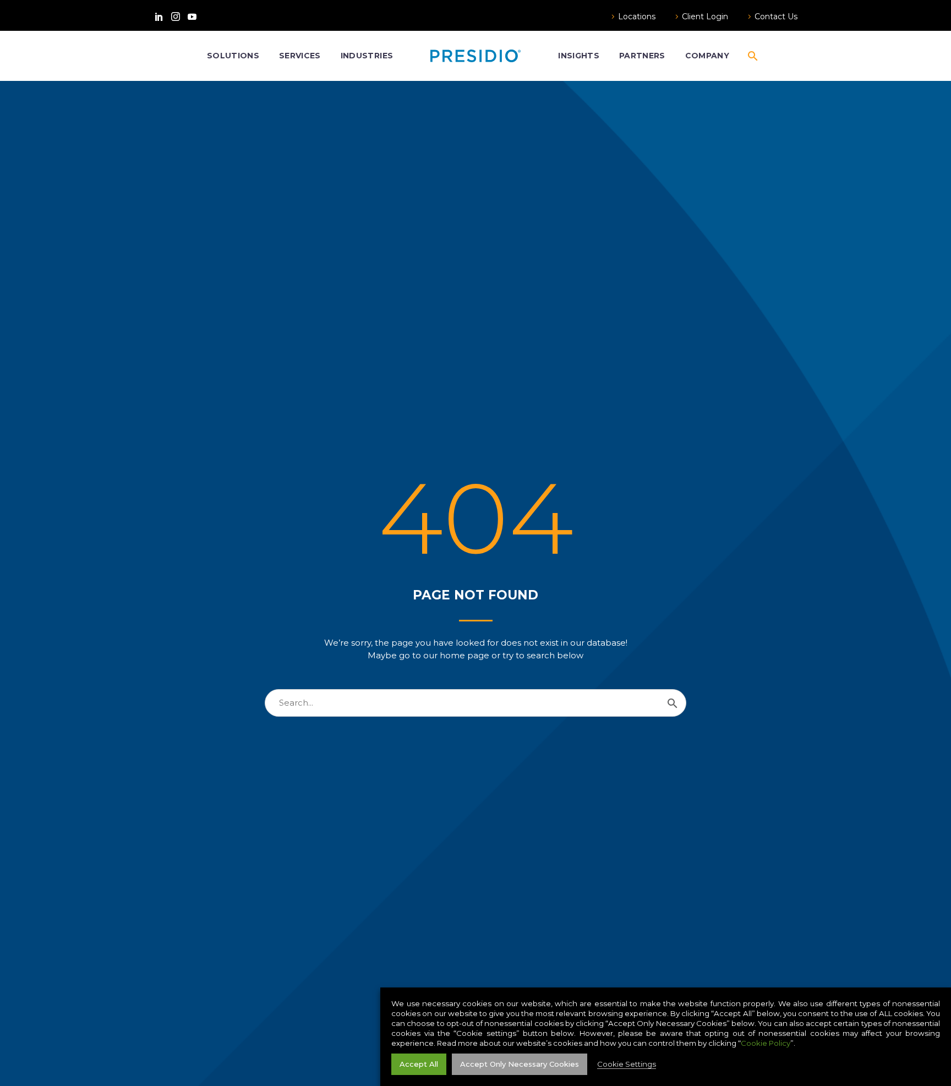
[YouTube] (192, 16)
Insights (578, 56)
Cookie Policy (765, 1043)
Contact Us (776, 16)
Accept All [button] (419, 1064)
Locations (636, 16)
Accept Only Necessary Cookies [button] (519, 1064)
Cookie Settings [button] (626, 1064)
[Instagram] (175, 16)
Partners (642, 56)
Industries (367, 56)
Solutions (233, 56)
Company (707, 56)
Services (300, 56)
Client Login (705, 16)
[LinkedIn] (159, 16)
